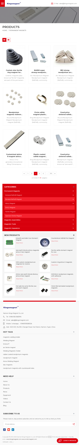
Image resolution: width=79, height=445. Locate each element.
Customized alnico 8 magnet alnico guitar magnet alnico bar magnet (14, 155)
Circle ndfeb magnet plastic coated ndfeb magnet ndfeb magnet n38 (39, 113)
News (5, 392)
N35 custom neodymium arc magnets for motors (26, 263)
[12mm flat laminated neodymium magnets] (45, 290)
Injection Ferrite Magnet (13, 216)
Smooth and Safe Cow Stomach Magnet (27, 239)
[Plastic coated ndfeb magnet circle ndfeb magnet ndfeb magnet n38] (39, 140)
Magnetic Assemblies (12, 220)
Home (4, 30)
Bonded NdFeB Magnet (13, 199)
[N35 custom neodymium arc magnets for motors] (9, 266)
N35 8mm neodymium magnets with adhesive (62, 275)
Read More (19, 243)
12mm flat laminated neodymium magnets (62, 287)
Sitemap (5, 442)
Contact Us (7, 402)
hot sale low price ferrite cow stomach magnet (26, 287)
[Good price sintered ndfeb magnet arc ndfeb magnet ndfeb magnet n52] (65, 140)
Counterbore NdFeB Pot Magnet (62, 238)
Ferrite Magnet (10, 212)
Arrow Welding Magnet (11, 361)
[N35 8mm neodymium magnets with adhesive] (45, 278)
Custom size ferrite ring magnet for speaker (14, 71)
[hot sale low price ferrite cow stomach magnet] (9, 290)
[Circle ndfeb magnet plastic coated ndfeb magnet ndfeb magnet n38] (39, 98)
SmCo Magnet (10, 207)
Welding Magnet (9, 340)
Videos (5, 399)
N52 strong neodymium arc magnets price (64, 71)
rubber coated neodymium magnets (15, 354)
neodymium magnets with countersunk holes (18, 368)
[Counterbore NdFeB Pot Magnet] (45, 242)
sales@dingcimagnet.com (68, 3)
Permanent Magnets (17, 30)
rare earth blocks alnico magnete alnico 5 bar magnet (27, 251)
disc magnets (7, 365)
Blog (4, 405)
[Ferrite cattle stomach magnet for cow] (45, 254)
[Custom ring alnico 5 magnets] (45, 266)
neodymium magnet (10, 358)
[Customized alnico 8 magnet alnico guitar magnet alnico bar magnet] (14, 140)
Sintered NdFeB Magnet (13, 195)
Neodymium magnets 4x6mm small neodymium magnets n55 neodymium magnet (13, 113)
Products (6, 388)
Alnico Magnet (10, 203)
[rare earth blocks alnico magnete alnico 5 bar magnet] (9, 254)
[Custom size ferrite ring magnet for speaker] (14, 56)
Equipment (7, 395)
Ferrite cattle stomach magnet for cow (62, 251)
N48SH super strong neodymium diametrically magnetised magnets (39, 71)
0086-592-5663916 (15, 317)
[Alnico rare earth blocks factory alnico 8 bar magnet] (9, 278)
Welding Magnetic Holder (12, 351)
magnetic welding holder (11, 337)
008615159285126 (26, 324)
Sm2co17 (6, 344)
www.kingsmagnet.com (13, 439)
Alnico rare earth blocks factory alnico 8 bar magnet (27, 275)
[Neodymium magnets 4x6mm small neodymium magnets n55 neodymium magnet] (14, 98)
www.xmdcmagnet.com (29, 439)
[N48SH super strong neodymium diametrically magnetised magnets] (39, 56)
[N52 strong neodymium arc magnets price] (65, 56)
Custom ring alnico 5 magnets (61, 262)
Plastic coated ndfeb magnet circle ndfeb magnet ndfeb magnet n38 (39, 155)
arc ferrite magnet (9, 347)
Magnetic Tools (10, 224)
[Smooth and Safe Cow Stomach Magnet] (9, 242)
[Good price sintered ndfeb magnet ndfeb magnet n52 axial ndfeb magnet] (65, 98)
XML (11, 442)
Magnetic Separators (12, 228)
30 (51, 173)
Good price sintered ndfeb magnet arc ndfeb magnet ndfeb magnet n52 (64, 155)
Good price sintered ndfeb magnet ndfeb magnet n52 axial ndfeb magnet (65, 113)
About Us (6, 385)
